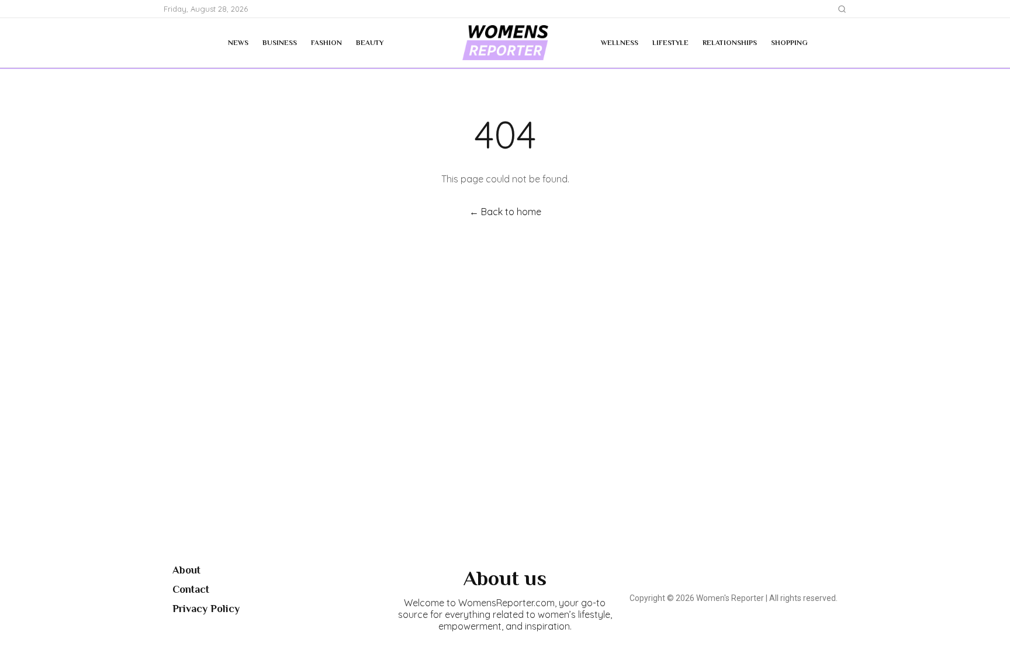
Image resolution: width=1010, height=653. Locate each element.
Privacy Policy (206, 608)
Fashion (326, 43)
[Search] (842, 9)
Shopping (789, 43)
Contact (190, 589)
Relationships (730, 43)
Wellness (619, 43)
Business (279, 43)
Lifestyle (670, 43)
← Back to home (505, 211)
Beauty (369, 43)
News (238, 43)
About (186, 570)
